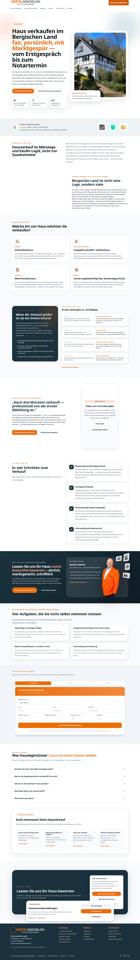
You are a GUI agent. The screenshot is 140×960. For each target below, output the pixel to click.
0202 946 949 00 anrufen (106, 899)
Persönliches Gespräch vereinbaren (49, 91)
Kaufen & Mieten (16, 8)
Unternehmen (60, 8)
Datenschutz (53, 956)
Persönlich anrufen (48, 590)
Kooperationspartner (115, 939)
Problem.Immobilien (115, 934)
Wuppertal (87, 931)
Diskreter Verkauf (64, 936)
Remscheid (87, 934)
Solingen (86, 936)
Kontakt (70, 8)
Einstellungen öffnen (100, 430)
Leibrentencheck (64, 942)
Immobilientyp (23, 699)
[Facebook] (121, 956)
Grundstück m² (76, 715)
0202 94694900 (18, 941)
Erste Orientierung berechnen (70, 725)
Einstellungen (96, 917)
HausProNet (112, 936)
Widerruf (63, 956)
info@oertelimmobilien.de (23, 943)
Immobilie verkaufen (30, 8)
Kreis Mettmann (89, 939)
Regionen (43, 8)
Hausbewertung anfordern (23, 91)
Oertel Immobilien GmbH (26, 956)
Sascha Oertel (112, 931)
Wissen (51, 8)
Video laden (100, 424)
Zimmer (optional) (50, 715)
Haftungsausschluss (105, 731)
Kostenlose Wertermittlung (67, 934)
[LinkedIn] (125, 956)
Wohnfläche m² (24, 715)
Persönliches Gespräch (49, 432)
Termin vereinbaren (118, 3)
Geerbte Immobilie (65, 939)
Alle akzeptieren (96, 911)
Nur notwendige (96, 906)
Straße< (91, 707)
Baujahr (100, 715)
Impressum (42, 956)
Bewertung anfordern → (71, 367)
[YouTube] (128, 956)
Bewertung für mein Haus (24, 590)
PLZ (19, 707)
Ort (54, 707)
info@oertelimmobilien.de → (78, 582)
